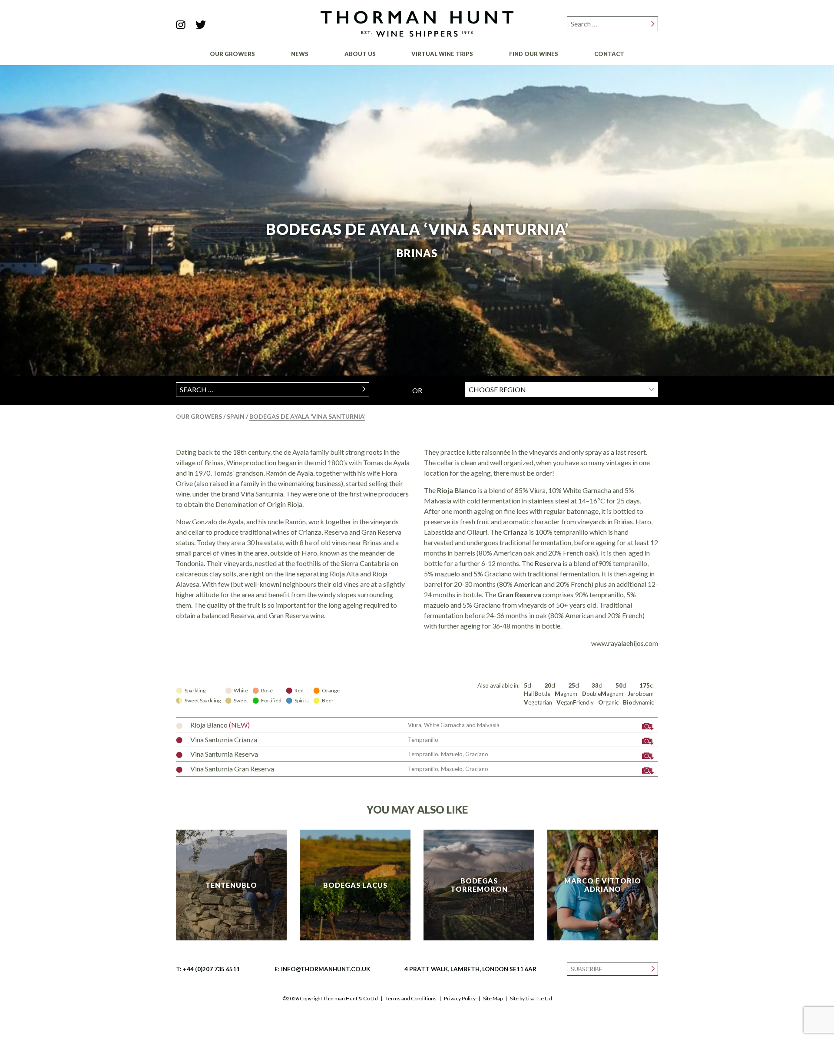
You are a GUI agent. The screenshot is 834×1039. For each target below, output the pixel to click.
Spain (236, 416)
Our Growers (232, 53)
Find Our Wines (533, 53)
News (299, 53)
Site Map (493, 998)
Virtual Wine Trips (442, 53)
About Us (360, 53)
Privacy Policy (460, 998)
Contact (609, 53)
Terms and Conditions (411, 998)
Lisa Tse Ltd (539, 998)
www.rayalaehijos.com (624, 643)
